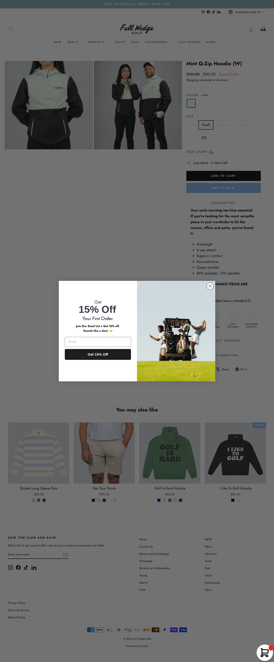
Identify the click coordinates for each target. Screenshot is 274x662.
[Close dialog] (210, 285)
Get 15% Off (98, 354)
